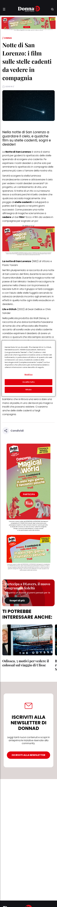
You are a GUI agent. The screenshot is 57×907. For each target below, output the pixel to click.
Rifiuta (29, 390)
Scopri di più (17, 600)
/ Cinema (7, 38)
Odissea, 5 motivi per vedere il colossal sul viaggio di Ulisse (25, 663)
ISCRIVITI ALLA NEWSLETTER (28, 755)
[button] (4, 9)
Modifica (29, 374)
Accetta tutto (28, 382)
